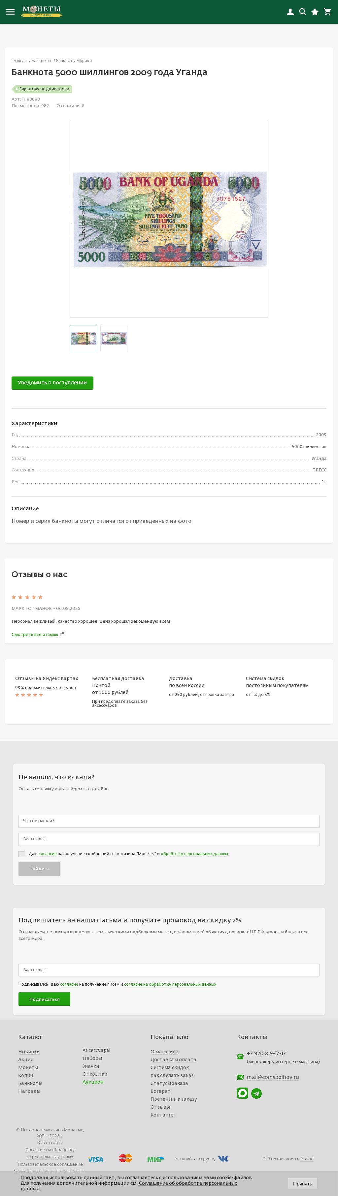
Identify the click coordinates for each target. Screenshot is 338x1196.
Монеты (28, 1067)
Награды (29, 1091)
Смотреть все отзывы (35, 635)
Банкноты (30, 1083)
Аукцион (93, 1082)
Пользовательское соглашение (50, 1164)
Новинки (29, 1052)
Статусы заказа (169, 1083)
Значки (91, 1066)
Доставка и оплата (173, 1060)
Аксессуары (96, 1050)
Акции (25, 1060)
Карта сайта (50, 1143)
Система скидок (170, 1067)
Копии (25, 1075)
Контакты (163, 1115)
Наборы (92, 1058)
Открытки (95, 1074)
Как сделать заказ (172, 1075)
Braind (307, 1159)
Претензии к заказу (174, 1099)
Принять (302, 1183)
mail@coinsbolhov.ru (273, 1077)
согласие (48, 854)
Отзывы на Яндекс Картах (46, 678)
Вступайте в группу (195, 1159)
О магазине (164, 1052)
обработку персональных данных (194, 854)
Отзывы (160, 1107)
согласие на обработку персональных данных (170, 985)
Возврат (161, 1091)
